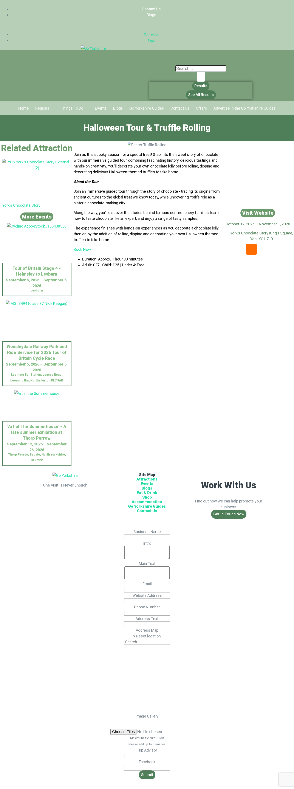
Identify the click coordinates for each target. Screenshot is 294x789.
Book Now (82, 249)
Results (200, 86)
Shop (147, 497)
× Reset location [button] (147, 636)
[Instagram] (251, 249)
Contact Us (151, 9)
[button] (147, 24)
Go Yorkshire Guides (147, 506)
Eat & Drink (147, 492)
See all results (201, 94)
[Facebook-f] (59, 496)
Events (147, 483)
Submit (147, 774)
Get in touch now (228, 514)
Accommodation (147, 501)
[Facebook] (264, 249)
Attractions (147, 479)
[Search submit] (201, 77)
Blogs (151, 14)
